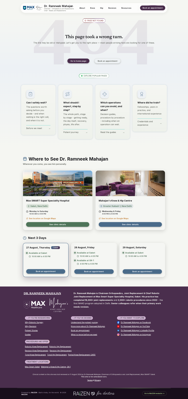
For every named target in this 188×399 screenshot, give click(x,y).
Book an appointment (46, 271)
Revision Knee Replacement (36, 351)
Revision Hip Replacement (61, 351)
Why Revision (30, 326)
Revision (112, 8)
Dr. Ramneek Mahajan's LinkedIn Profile (137, 330)
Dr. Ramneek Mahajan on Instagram (136, 334)
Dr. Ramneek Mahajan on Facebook (136, 322)
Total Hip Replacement (57, 355)
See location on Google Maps (42, 218)
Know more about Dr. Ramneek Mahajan (88, 326)
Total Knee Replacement (35, 355)
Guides (28, 334)
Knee (92, 8)
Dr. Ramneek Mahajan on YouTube (135, 326)
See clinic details (57, 224)
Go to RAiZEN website (154, 393)
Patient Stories (31, 330)
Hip (101, 8)
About (82, 8)
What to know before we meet (84, 334)
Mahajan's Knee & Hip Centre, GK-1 (56, 367)
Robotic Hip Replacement (60, 346)
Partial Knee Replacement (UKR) (82, 355)
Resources (126, 8)
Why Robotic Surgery (34, 322)
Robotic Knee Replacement (36, 346)
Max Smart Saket (32, 367)
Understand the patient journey (84, 322)
